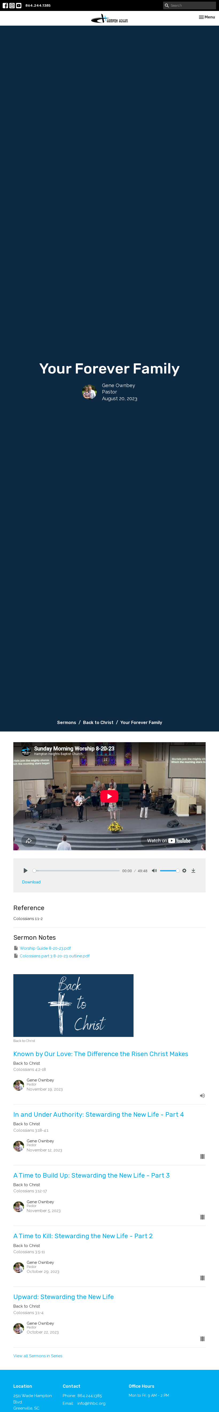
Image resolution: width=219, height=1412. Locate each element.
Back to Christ (98, 722)
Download (31, 882)
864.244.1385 (37, 5)
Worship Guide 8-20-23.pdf (45, 948)
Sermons (66, 722)
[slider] (76, 870)
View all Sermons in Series (37, 1356)
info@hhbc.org (91, 1403)
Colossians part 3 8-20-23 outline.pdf (54, 956)
